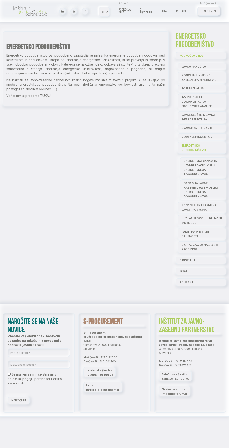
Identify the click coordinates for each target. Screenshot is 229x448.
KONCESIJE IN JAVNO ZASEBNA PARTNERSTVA (199, 77)
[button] (104, 12)
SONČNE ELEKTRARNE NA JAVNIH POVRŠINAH (199, 207)
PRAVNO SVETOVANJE (197, 128)
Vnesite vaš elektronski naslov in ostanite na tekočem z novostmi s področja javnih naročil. (35, 340)
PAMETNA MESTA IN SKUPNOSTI (195, 234)
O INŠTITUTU (188, 260)
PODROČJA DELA (191, 55)
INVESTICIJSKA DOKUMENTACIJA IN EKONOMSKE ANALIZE (197, 102)
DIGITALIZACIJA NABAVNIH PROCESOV (200, 247)
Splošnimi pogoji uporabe (26, 379)
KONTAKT (186, 282)
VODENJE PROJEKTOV (197, 136)
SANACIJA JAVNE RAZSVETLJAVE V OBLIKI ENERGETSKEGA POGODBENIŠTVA (201, 189)
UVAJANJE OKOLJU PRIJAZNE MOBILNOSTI (202, 221)
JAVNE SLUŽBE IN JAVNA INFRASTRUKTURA (198, 117)
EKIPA (183, 271)
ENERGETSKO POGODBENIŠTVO (194, 148)
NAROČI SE (18, 400)
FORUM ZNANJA (193, 88)
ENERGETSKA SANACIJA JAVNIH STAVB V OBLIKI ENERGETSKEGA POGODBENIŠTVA (200, 167)
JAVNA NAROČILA (194, 66)
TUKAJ (45, 96)
